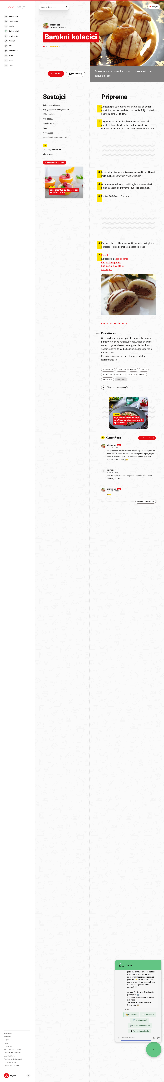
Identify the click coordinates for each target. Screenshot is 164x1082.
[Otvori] (28, 1076)
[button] (17, 41)
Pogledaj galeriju (113, 323)
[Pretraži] (66, 7)
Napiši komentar (145, 438)
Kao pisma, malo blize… (112, 266)
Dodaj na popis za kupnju (55, 162)
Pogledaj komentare (144, 501)
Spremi (57, 73)
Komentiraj (76, 73)
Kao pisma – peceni (111, 262)
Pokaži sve (120, 379)
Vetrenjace (106, 269)
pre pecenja (122, 259)
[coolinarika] (17, 6)
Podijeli (155, 7)
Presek (104, 255)
